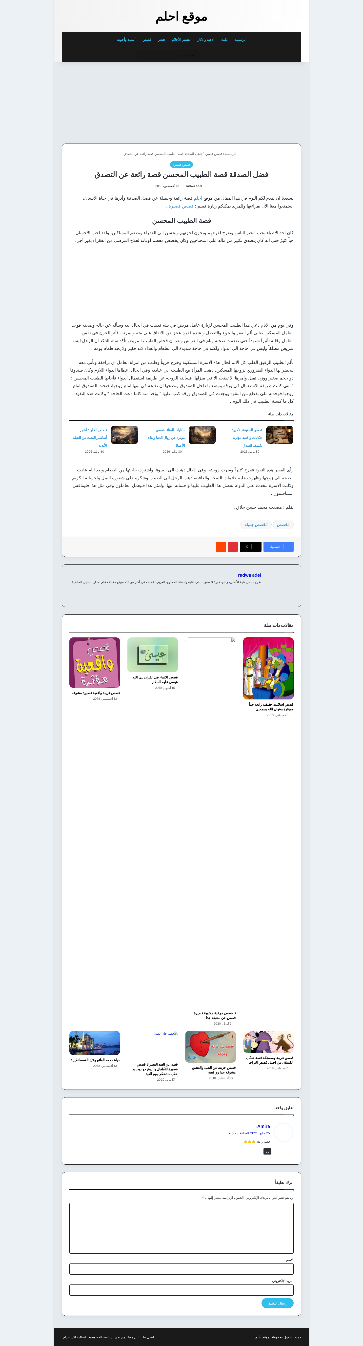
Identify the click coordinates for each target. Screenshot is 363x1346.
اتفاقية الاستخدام (74, 1337)
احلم (198, 198)
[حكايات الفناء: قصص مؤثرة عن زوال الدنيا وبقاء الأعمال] (202, 435)
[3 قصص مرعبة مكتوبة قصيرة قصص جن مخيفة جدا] (210, 822)
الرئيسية (241, 39)
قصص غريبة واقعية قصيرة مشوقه (96, 693)
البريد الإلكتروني (283, 1281)
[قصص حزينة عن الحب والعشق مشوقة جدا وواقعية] (210, 1047)
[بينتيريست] (233, 547)
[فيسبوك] (258, 590)
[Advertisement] (267, 101)
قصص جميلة (254, 524)
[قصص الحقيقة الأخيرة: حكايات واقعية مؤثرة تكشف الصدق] (279, 435)
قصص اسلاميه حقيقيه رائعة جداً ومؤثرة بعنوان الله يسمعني (271, 706)
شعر (161, 39)
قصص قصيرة (213, 154)
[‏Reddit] (221, 547)
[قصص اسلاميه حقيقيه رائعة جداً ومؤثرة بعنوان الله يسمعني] (268, 668)
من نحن (120, 1337)
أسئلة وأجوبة (126, 39)
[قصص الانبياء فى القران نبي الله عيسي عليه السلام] (152, 654)
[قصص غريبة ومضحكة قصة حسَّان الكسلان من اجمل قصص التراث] (268, 1042)
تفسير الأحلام (181, 39)
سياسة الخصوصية (100, 1337)
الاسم (290, 1260)
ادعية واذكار (206, 39)
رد (267, 1151)
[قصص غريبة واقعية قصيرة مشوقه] (94, 662)
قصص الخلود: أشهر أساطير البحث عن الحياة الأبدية (90, 437)
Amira (263, 1126)
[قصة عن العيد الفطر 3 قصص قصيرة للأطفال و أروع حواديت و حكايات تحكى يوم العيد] (152, 1045)
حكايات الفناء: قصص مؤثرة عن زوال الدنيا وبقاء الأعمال (166, 437)
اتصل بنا (148, 1337)
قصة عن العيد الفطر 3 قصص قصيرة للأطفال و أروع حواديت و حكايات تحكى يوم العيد (155, 1069)
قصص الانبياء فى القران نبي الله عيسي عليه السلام (155, 679)
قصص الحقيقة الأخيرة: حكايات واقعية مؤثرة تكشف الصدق (246, 437)
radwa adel (194, 186)
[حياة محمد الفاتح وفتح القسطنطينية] (94, 1043)
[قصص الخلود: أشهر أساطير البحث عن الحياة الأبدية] (124, 435)
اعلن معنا (134, 1337)
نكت (224, 39)
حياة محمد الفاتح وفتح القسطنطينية (95, 1060)
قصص (146, 39)
